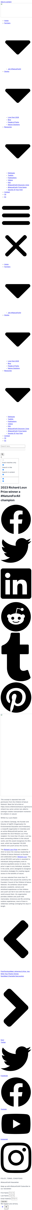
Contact (7, 192)
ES (5, 197)
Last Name (5, 1196)
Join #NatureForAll (14, 69)
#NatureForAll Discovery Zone (18, 185)
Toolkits (10, 175)
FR (5, 194)
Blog (9, 120)
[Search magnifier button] (2, 454)
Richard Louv (22, 857)
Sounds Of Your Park (15, 190)
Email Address (6, 1199)
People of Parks (13, 122)
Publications (12, 178)
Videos (10, 180)
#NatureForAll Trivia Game (17, 187)
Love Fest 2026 (13, 117)
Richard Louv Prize (10, 849)
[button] (16, 231)
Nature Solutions (14, 124)
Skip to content (6, 2)
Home (6, 20)
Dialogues (11, 173)
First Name (5, 1193)
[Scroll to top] (2, 1207)
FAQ (9, 182)
